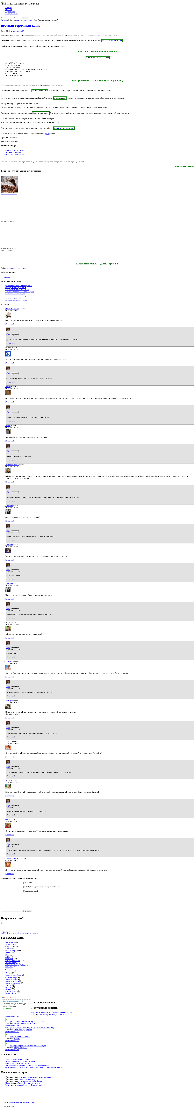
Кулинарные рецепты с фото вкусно (21, 1102)
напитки (8, 948)
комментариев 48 (12, 1050)
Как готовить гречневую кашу (17, 290)
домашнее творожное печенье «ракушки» (36, 1077)
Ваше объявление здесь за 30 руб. (13, 1001)
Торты (7, 957)
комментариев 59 (12, 1026)
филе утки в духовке (27, 1079)
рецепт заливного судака (62, 1012)
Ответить (9, 324)
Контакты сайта (11, 14)
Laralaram (9, 506)
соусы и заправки (12, 951)
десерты (8, 969)
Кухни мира (10, 971)
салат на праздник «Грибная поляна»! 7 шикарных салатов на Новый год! (33, 1067)
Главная (8, 8)
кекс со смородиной (13, 298)
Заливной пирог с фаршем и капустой (20, 1061)
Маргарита (9, 700)
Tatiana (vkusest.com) (13, 858)
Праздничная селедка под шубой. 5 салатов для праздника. (28, 1065)
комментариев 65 (12, 1017)
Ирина (7, 426)
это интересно (10, 944)
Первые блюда (11, 963)
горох (3, 277)
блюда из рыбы (11, 979)
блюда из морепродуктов (15, 965)
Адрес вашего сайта (31, 891)
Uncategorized (10, 942)
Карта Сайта (10, 12)
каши (17, 20)
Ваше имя (28, 883)
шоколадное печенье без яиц (16, 300)
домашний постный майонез (31, 1081)
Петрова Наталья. (12, 465)
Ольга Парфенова (12, 309)
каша (8, 277)
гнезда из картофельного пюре (43, 1028)
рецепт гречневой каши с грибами (18, 286)
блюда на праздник (12, 983)
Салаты (8, 989)
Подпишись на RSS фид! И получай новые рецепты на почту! (20, 932)
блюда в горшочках (12, 946)
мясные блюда (10, 991)
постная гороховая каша (21, 25)
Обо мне (8, 10)
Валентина (9, 662)
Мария (7, 387)
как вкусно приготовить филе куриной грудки (28, 1046)
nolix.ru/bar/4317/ (7, 1008)
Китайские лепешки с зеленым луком (19, 292)
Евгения (8, 741)
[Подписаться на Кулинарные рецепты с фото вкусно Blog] (5, 929)
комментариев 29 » (18, 31)
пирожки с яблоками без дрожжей (18, 296)
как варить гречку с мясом (15, 288)
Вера (8, 334)
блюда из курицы (12, 981)
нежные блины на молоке (20, 1037)
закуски (8, 985)
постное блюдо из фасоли (15, 150)
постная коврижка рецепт (15, 294)
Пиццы (8, 953)
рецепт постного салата (14, 154)
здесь (99, 35)
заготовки (9, 967)
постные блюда (26, 20)
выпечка (8, 987)
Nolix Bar (7, 998)
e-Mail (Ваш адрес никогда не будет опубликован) (43, 887)
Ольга (7, 819)
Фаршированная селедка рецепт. (17, 1063)
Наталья (8, 780)
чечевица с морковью (13, 152)
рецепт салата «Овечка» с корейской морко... (27, 1021)
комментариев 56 (12, 1032)
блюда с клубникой (12, 961)
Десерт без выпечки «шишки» (17, 1059)
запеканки (9, 959)
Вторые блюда (10, 993)
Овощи (8, 973)
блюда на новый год (13, 975)
